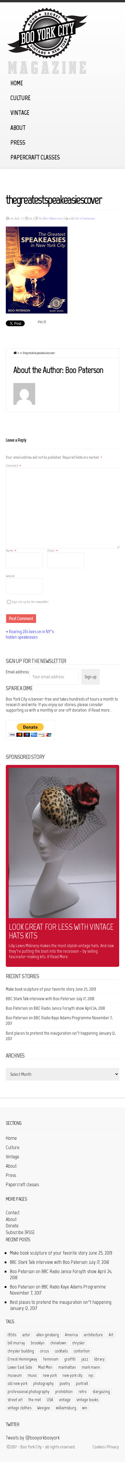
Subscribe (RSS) (20, 1232)
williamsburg (66, 1407)
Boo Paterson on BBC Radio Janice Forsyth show (45, 1008)
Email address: (17, 672)
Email (52, 550)
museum (15, 1375)
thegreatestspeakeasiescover (53, 200)
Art (111, 1334)
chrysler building (21, 1351)
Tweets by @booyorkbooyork (33, 1437)
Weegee (43, 1407)
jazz (84, 1359)
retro (82, 1391)
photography (43, 1383)
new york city (73, 1375)
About (18, 127)
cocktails (61, 1351)
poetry (65, 1383)
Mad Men (45, 1367)
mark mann (91, 1367)
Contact (12, 1212)
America (71, 1334)
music (32, 1375)
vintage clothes (19, 1407)
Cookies (98, 1447)
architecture (93, 1334)
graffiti (70, 1359)
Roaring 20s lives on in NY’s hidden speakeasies (30, 634)
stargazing (101, 1391)
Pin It (42, 322)
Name (11, 550)
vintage (65, 1399)
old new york (17, 1383)
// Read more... (100, 710)
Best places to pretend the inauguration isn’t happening (52, 1033)
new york (50, 1375)
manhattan (67, 1367)
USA (50, 1399)
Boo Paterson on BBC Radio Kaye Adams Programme (48, 1017)
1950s (12, 1334)
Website (10, 576)
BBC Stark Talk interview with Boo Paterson (40, 998)
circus (44, 1351)
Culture (20, 97)
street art (15, 1399)
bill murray (16, 1343)
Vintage (19, 112)
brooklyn (37, 1343)
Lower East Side (20, 1367)
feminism (50, 1359)
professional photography (28, 1391)
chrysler (78, 1343)
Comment (13, 466)
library (99, 1359)
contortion (82, 1351)
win (84, 1407)
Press (17, 142)
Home (16, 83)
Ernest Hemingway (22, 1359)
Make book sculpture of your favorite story (40, 989)
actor (26, 1334)
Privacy (113, 1447)
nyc (91, 1375)
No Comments (85, 218)
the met (34, 1399)
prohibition (64, 1391)
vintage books (87, 1399)
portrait (82, 1383)
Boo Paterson (52, 218)
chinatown (58, 1343)
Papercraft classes (35, 157)
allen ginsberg (47, 1334)
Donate (12, 1225)
